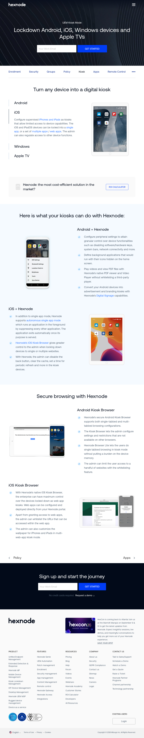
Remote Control (117, 71)
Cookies (48, 732)
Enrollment (15, 71)
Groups (51, 71)
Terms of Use (29, 732)
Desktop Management (19, 692)
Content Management (47, 682)
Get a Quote (117, 669)
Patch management (46, 665)
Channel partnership (121, 684)
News (91, 678)
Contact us (94, 669)
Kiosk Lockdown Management (16, 682)
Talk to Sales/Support (121, 657)
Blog (67, 661)
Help (67, 665)
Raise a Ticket (118, 674)
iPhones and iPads (49, 119)
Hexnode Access (44, 695)
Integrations (42, 699)
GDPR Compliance (97, 665)
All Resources (72, 703)
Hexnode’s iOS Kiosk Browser (32, 342)
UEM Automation (44, 661)
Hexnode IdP (14, 670)
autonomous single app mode (43, 320)
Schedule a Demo (120, 661)
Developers (71, 699)
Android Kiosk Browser (96, 410)
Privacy (39, 732)
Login (124, 721)
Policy (67, 71)
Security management (47, 674)
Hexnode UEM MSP (17, 696)
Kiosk (82, 71)
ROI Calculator (117, 187)
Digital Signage (105, 295)
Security (33, 71)
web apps (55, 131)
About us (93, 657)
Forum (68, 669)
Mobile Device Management (15, 675)
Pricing (69, 657)
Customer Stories (73, 690)
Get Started (92, 48)
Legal (91, 686)
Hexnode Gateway (45, 690)
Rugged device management (15, 701)
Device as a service (17, 707)
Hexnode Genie (44, 657)
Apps (96, 71)
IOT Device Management (20, 688)
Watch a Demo (119, 665)
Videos (69, 674)
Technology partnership (122, 689)
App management (45, 678)
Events (69, 678)
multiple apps (40, 131)
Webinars (70, 682)
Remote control (44, 686)
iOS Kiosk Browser (24, 485)
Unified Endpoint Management (16, 658)
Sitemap (92, 674)
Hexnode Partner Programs (120, 679)
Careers (92, 682)
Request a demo (83, 595)
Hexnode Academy (74, 686)
